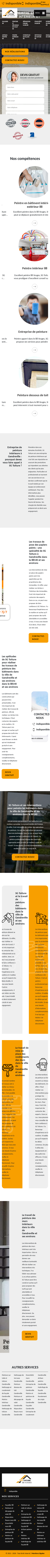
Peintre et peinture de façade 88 (9, 1539)
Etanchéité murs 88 (38, 22)
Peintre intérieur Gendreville (6, 1403)
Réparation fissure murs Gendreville (18, 1412)
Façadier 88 (5, 22)
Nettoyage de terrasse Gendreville (19, 1378)
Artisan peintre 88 (4, 37)
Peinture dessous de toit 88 (42, 1526)
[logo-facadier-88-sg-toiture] (9, 13)
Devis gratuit (9, 773)
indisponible (12, 3)
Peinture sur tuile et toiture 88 (26, 1508)
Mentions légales (38, 1553)
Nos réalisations (15, 52)
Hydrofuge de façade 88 (26, 37)
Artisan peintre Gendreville (42, 1381)
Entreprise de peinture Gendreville (31, 1387)
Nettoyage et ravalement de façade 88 (26, 1523)
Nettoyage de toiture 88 (38, 37)
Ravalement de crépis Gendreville (42, 1400)
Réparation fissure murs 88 (26, 23)
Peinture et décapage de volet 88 (15, 25)
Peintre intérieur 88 (15, 37)
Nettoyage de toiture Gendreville (7, 1412)
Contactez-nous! (15, 60)
